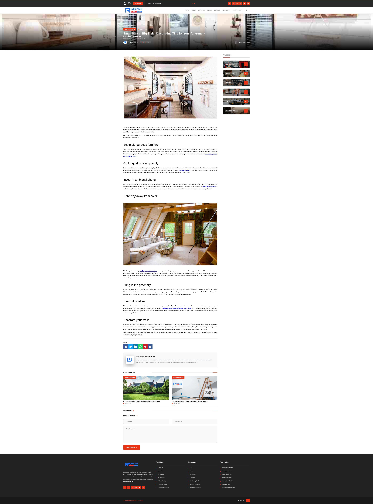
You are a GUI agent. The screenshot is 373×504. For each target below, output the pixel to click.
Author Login (237, 10)
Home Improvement (130, 29)
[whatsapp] (233, 3)
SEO (191, 467)
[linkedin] (240, 3)
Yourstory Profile (227, 477)
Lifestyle (192, 477)
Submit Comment (131, 447)
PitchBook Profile (227, 474)
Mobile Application (195, 481)
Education (201, 10)
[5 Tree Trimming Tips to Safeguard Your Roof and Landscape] (146, 388)
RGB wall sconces (209, 186)
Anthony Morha (150, 356)
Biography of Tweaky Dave (155, 3)
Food (191, 471)
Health (209, 10)
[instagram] (237, 3)
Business (217, 10)
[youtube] (244, 3)
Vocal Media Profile (227, 481)
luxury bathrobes (184, 170)
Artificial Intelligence (195, 487)
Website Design (162, 481)
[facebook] (229, 3)
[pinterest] (248, 3)
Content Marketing (195, 484)
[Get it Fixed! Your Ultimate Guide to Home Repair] (194, 388)
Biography (193, 474)
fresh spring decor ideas (148, 271)
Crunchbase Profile (227, 467)
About (187, 10)
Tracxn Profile (226, 484)
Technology (226, 10)
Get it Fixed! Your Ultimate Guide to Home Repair (189, 401)
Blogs (194, 10)
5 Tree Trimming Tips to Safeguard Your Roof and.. (141, 401)
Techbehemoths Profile (228, 487)
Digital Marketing (162, 484)
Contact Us (241, 500)
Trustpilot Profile (226, 471)
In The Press (161, 477)
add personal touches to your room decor (177, 308)
